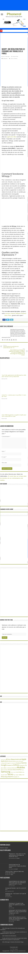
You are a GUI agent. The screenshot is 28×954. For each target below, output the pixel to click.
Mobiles (21, 767)
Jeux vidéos (3, 768)
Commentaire (6, 436)
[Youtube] (17, 949)
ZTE (18, 776)
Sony (23, 772)
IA (12, 765)
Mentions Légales (4, 847)
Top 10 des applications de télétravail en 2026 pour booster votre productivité (14, 375)
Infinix (16, 765)
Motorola (3, 769)
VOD (23, 774)
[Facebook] (12, 949)
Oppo (23, 769)
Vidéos (20, 774)
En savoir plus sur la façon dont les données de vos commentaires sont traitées (13, 478)
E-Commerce (13, 763)
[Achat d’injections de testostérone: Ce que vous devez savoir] (4, 866)
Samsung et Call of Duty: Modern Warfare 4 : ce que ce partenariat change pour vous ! (18, 912)
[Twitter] (13, 949)
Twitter (17, 774)
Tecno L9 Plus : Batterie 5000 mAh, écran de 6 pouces (14, 872)
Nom (3, 451)
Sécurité (3, 774)
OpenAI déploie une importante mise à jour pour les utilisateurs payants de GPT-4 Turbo (17, 883)
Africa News (10, 759)
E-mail (4, 457)
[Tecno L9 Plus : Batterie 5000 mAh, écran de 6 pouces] (2, 873)
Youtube (15, 776)
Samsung (5, 771)
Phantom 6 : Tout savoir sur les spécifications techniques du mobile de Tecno (17, 855)
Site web (4, 462)
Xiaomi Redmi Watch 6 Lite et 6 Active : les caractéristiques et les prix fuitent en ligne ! (18, 918)
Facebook (18, 763)
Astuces (11, 761)
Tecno (10, 774)
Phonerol (14, 14)
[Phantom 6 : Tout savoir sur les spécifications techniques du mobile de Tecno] (4, 858)
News (6, 769)
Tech (6, 774)
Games (24, 763)
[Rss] (11, 949)
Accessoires (3, 759)
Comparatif (3, 763)
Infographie (22, 765)
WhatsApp (4, 776)
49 (17, 869)
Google (4, 765)
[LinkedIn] (15, 949)
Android (18, 759)
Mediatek (10, 768)
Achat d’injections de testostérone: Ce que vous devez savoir (17, 866)
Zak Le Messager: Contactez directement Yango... (13, 942)
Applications (5, 58)
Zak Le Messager (6, 56)
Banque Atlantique (19, 761)
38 (12, 874)
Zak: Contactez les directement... (9, 935)
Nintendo (10, 769)
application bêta (11, 137)
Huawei (9, 765)
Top (14, 774)
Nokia (14, 769)
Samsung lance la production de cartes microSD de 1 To (10, 346)
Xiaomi (10, 777)
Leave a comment (13, 58)
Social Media (19, 772)
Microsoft (14, 768)
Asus (14, 761)
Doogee (8, 763)
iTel (26, 765)
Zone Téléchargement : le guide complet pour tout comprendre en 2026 (14, 415)
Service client (13, 772)
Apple (23, 759)
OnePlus (18, 769)
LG (7, 768)
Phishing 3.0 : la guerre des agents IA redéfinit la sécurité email (17, 905)
